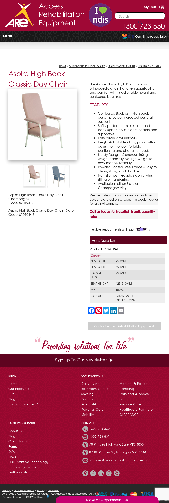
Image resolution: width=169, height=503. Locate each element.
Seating (87, 394)
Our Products (18, 389)
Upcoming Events (22, 467)
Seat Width (98, 267)
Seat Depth (98, 261)
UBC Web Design (35, 496)
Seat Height (99, 283)
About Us (15, 431)
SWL (93, 290)
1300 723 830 (99, 429)
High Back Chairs (149, 66)
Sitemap (6, 490)
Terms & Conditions (24, 490)
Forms (12, 446)
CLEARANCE (129, 414)
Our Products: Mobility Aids (87, 66)
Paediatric (89, 404)
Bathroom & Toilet (95, 389)
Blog (11, 399)
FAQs (12, 457)
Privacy (41, 490)
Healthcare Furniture (121, 66)
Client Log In (18, 441)
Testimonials (17, 472)
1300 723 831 (99, 436)
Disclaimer (53, 490)
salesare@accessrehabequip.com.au (118, 460)
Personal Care (92, 409)
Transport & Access (135, 394)
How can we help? (23, 404)
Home (62, 66)
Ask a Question (103, 240)
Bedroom (88, 399)
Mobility (87, 414)
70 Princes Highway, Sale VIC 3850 (116, 444)
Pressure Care (130, 404)
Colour (97, 296)
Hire (11, 394)
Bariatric (126, 399)
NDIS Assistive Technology (28, 462)
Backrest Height (97, 275)
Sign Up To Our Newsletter (81, 360)
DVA (11, 451)
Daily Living (90, 383)
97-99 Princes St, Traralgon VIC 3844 (117, 452)
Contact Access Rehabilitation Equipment (124, 326)
